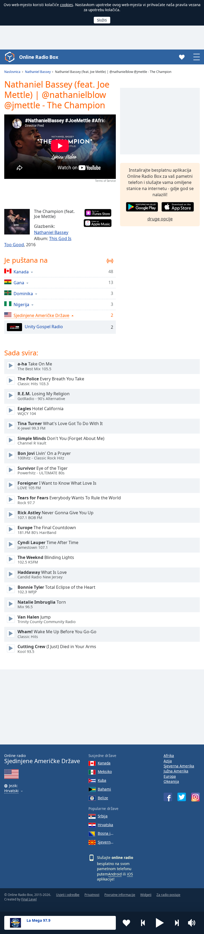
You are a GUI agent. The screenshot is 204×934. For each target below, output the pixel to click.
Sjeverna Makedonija (105, 842)
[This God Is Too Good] (17, 221)
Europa (170, 776)
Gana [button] (19, 282)
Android (115, 874)
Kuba (102, 780)
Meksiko (105, 771)
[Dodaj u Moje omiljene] (126, 922)
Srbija (103, 815)
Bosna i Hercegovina (105, 833)
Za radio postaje (168, 894)
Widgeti (145, 894)
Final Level (29, 899)
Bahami (104, 789)
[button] (160, 922)
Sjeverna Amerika (179, 765)
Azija (168, 760)
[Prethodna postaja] (143, 922)
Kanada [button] (21, 271)
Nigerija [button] (21, 304)
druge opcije (160, 219)
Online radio (42, 758)
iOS (130, 874)
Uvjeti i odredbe (67, 894)
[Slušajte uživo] (11, 366)
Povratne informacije (119, 894)
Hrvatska (105, 824)
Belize (103, 797)
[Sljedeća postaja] (176, 922)
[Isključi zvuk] (193, 922)
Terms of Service (105, 181)
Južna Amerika (176, 770)
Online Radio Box (38, 57)
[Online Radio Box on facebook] (168, 797)
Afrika (169, 755)
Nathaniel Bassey (51, 232)
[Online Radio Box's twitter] (181, 797)
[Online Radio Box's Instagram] (195, 797)
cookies (66, 4)
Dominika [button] (23, 293)
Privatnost (91, 894)
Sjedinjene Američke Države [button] (41, 315)
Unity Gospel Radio (44, 327)
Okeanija (171, 781)
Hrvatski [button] (11, 791)
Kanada (104, 763)
